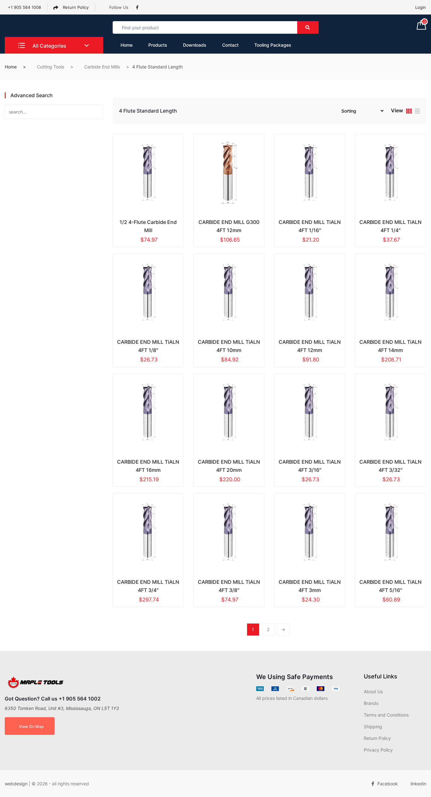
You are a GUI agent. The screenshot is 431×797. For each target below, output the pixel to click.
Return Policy (75, 7)
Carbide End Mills (102, 66)
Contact (230, 45)
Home (127, 45)
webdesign (16, 783)
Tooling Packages (272, 45)
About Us (373, 691)
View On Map (31, 726)
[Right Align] (308, 27)
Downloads (194, 45)
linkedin (418, 783)
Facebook (387, 783)
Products (157, 45)
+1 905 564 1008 (24, 7)
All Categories (48, 46)
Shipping (373, 726)
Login (420, 7)
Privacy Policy (378, 750)
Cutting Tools (50, 66)
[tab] (409, 112)
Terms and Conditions (386, 715)
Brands (371, 703)
